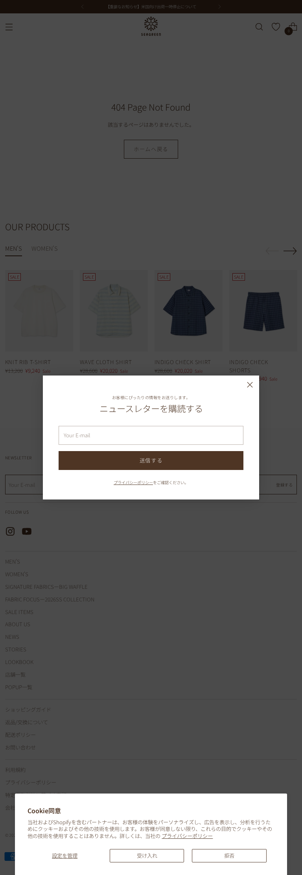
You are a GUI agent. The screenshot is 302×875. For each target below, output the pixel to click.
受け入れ (147, 855)
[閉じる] (250, 385)
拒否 (229, 855)
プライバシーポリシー (187, 836)
